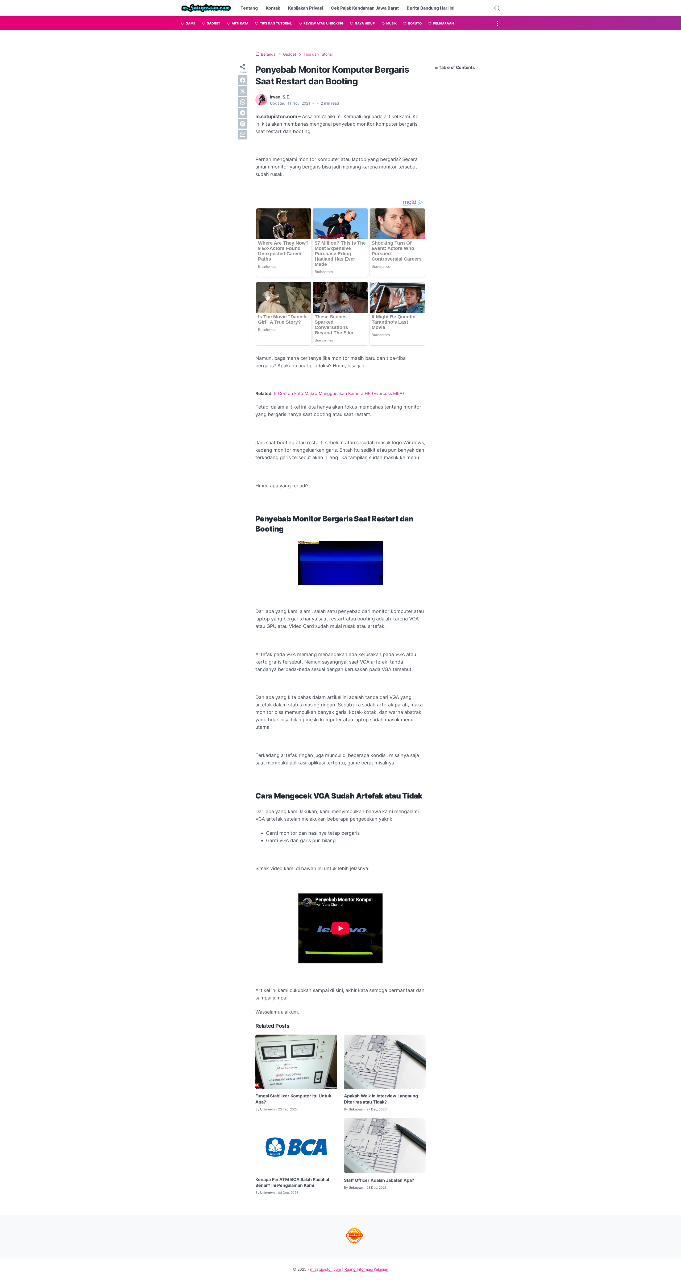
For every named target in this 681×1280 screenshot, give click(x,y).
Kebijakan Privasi (305, 8)
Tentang (249, 8)
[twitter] (242, 91)
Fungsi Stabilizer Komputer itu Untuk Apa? (293, 1098)
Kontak (273, 8)
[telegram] (242, 113)
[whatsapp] (242, 102)
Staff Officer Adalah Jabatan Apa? (379, 1180)
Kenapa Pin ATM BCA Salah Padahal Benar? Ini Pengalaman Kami (292, 1182)
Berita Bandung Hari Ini (430, 8)
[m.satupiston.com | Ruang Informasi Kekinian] (206, 8)
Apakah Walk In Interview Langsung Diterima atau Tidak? (381, 1098)
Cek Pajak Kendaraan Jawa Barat (365, 8)
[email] (242, 134)
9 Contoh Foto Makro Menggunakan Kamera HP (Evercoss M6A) (339, 393)
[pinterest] (242, 124)
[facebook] (242, 80)
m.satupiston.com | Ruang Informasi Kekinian (349, 1269)
